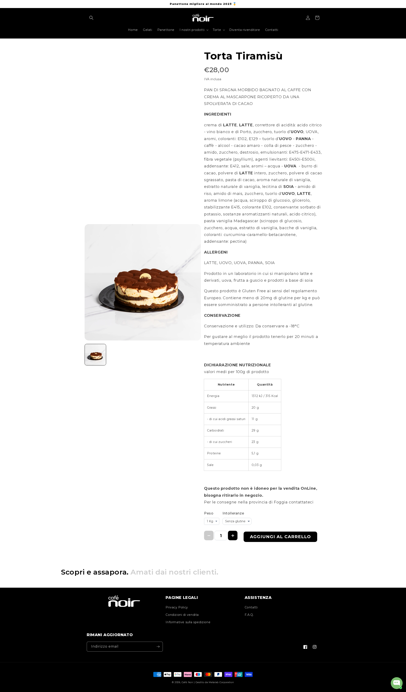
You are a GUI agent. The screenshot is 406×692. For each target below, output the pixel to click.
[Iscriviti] (158, 647)
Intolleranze (233, 513)
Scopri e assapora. (139, 572)
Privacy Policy (177, 607)
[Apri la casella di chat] (397, 683)
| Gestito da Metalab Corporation (214, 682)
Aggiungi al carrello (280, 536)
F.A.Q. (249, 615)
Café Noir (187, 682)
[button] (91, 17)
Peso (208, 513)
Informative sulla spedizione (188, 622)
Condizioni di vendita (182, 615)
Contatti (251, 607)
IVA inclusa (212, 79)
